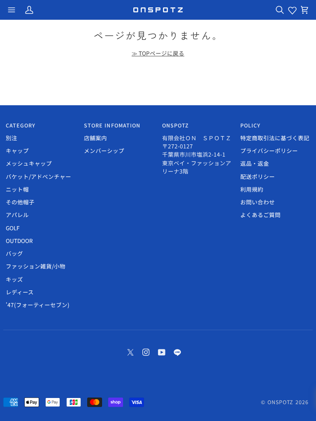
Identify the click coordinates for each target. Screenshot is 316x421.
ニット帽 (17, 189)
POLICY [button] (250, 125)
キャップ (17, 150)
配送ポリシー (257, 176)
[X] (130, 352)
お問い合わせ (257, 202)
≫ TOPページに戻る (158, 53)
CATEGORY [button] (21, 125)
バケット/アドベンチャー (38, 176)
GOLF (12, 228)
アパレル (17, 214)
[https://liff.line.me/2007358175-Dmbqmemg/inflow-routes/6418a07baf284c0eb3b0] (177, 352)
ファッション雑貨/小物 (35, 266)
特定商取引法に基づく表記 (274, 138)
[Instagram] (146, 352)
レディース (20, 292)
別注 (11, 138)
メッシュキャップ (29, 163)
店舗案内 (95, 138)
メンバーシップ (104, 150)
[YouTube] (161, 352)
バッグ (14, 253)
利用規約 (251, 189)
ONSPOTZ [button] (175, 125)
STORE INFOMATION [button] (112, 125)
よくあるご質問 (260, 214)
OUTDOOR (19, 240)
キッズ (14, 279)
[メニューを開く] (11, 10)
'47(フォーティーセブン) (38, 305)
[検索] (279, 10)
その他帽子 (20, 202)
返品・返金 (254, 163)
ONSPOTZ (280, 402)
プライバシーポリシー (269, 150)
